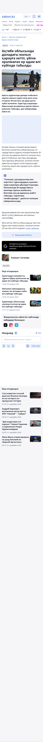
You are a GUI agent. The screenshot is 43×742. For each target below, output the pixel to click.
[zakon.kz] (8, 16)
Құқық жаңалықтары (10, 40)
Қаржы (18, 21)
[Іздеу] (34, 16)
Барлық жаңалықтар (17, 37)
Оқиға (24, 21)
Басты (4, 37)
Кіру (39, 333)
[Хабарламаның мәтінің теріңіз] (21, 339)
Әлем (11, 21)
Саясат (4, 21)
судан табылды (32, 228)
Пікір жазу (36, 346)
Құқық (31, 21)
